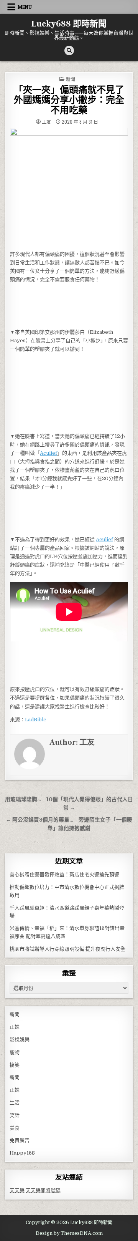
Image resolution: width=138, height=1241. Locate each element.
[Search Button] (69, 50)
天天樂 (17, 1190)
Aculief (48, 453)
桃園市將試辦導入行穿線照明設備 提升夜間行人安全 (67, 949)
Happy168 (22, 1153)
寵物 (15, 1052)
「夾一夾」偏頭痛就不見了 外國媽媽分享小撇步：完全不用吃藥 (73, 100)
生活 (15, 1102)
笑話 (15, 1115)
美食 (15, 1128)
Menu (25, 7)
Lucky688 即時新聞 (69, 23)
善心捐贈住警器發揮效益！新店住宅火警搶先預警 (64, 874)
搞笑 (15, 1065)
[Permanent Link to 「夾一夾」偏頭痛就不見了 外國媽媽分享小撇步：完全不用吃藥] (69, 187)
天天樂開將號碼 (43, 1190)
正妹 (15, 1027)
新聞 (70, 79)
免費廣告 (20, 1140)
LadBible (35, 719)
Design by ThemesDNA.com (69, 1233)
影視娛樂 (20, 1039)
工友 (46, 121)
